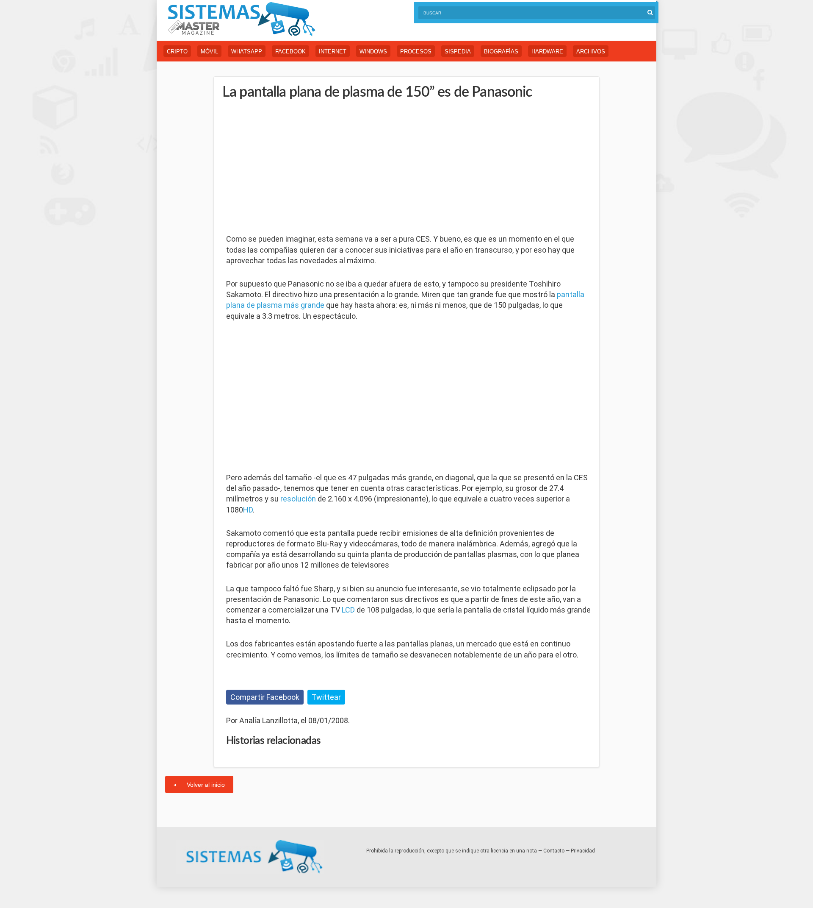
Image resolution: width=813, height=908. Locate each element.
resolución (298, 498)
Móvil (209, 51)
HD (248, 509)
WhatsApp (246, 51)
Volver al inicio (206, 784)
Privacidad (583, 851)
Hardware (547, 51)
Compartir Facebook (264, 697)
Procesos (415, 51)
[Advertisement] (289, 167)
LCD (348, 609)
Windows (373, 51)
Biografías (501, 51)
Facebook (290, 51)
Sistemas (241, 19)
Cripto (177, 51)
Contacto (553, 851)
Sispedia (458, 51)
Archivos (590, 51)
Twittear (326, 697)
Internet (332, 51)
